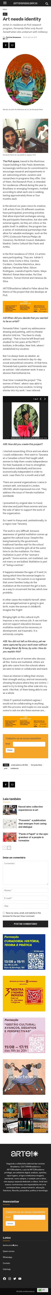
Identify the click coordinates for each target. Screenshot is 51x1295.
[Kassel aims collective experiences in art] (10, 810)
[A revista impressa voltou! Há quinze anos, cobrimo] (25, 1110)
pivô (5, 768)
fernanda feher (36, 765)
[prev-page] (4, 848)
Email (8, 744)
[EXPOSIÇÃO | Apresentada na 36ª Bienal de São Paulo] (40, 1125)
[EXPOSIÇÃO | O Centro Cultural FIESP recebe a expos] (25, 1125)
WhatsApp (7, 1257)
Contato (6, 1263)
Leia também (12, 799)
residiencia (14, 768)
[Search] (47, 4)
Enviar (10, 750)
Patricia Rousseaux (13, 37)
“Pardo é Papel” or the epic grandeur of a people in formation (33, 837)
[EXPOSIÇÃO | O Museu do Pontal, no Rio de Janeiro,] (10, 1110)
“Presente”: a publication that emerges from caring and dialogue (32, 823)
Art (5, 14)
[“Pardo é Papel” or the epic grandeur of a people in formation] (10, 837)
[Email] (12, 45)
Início (5, 9)
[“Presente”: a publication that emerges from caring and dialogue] (10, 824)
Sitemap (7, 1269)
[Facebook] (5, 45)
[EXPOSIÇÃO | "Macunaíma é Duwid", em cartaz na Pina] (40, 1110)
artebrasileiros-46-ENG (19, 765)
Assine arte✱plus (10, 1245)
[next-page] (9, 848)
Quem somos (8, 1251)
